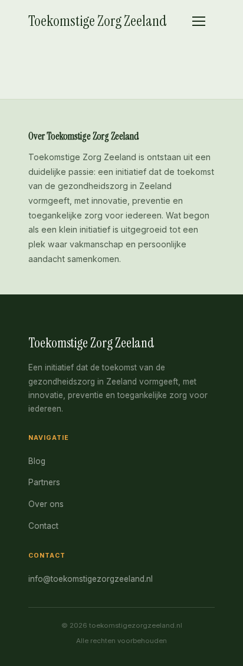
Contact (43, 526)
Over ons (46, 504)
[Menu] (199, 21)
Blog (36, 461)
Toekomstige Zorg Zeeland (97, 21)
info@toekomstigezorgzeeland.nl (90, 579)
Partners (44, 482)
